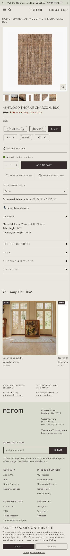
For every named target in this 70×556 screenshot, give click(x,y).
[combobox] (9, 10)
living (17, 19)
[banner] (35, 3)
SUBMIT (58, 450)
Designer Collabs (11, 489)
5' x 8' (54, 129)
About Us (8, 475)
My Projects (43, 475)
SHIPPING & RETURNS (18, 261)
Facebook (42, 511)
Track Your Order (45, 479)
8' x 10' (10, 137)
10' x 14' (42, 137)
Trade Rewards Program (15, 520)
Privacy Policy (47, 540)
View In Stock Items (53, 175)
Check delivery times (14, 185)
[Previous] (2, 4)
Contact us (8, 506)
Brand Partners (11, 484)
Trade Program (10, 516)
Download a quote (18, 208)
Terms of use (43, 489)
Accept (18, 547)
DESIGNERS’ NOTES (16, 244)
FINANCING (11, 269)
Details (9, 216)
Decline (51, 547)
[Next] (68, 4)
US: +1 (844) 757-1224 (52, 424)
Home (6, 19)
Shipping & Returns (46, 484)
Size (5, 121)
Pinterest (41, 516)
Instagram (42, 506)
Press (6, 479)
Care (7, 252)
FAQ (5, 511)
